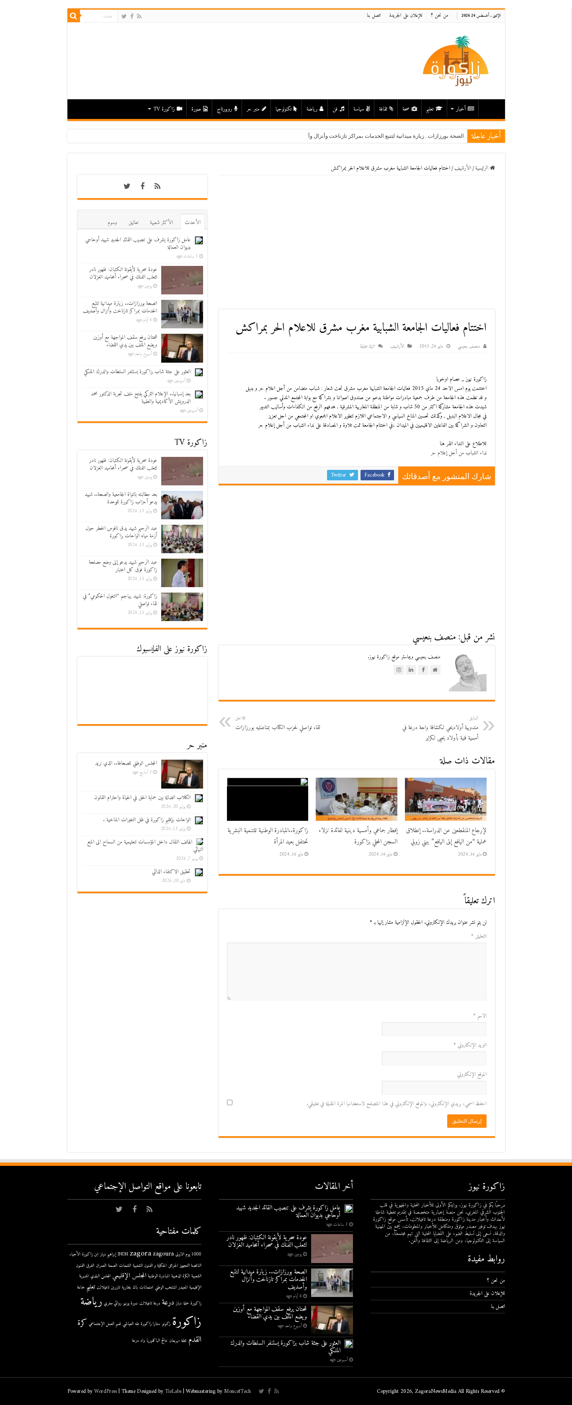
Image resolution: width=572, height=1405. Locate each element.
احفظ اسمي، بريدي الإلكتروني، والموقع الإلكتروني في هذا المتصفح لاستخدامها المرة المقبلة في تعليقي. (397, 1104)
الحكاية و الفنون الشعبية (150, 1266)
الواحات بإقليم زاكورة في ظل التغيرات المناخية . (147, 820)
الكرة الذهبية (180, 1276)
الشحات (125, 1266)
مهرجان (174, 1341)
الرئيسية (490, 108)
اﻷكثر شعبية (161, 222)
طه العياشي (131, 1324)
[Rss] (139, 16)
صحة (406, 109)
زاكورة (186, 1322)
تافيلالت (103, 1288)
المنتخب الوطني (166, 1288)
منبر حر (253, 109)
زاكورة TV (164, 109)
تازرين (115, 1288)
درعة (168, 1303)
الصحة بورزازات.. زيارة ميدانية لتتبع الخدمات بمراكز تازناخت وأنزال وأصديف (379, 136)
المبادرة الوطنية (159, 1276)
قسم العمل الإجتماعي (105, 1324)
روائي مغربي (112, 1303)
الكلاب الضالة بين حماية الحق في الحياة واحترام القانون (142, 797)
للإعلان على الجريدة (406, 15)
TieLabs (173, 1391)
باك (135, 1288)
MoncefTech (237, 1391)
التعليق (479, 936)
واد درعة (138, 1341)
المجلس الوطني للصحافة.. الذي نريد (126, 763)
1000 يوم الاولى (188, 1254)
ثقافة (383, 109)
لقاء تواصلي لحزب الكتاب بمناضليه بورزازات (277, 723)
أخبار (461, 109)
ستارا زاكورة (150, 1324)
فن (335, 109)
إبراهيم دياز (108, 1254)
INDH (123, 1254)
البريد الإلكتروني (470, 1045)
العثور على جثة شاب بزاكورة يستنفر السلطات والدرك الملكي (137, 371)
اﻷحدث (193, 222)
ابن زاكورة (90, 1254)
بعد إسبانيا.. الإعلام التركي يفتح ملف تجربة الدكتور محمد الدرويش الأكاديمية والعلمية (141, 397)
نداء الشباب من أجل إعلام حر (459, 453)
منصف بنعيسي (469, 347)
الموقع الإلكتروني (472, 1074)
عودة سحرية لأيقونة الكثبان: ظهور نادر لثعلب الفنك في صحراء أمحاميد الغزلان (123, 273)
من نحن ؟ (439, 15)
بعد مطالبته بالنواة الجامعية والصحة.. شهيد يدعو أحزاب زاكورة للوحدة (121, 498)
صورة (196, 109)
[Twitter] (124, 16)
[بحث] (73, 16)
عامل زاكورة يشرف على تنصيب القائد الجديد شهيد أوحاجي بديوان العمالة (138, 243)
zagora (140, 1254)
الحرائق (173, 1266)
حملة (186, 1303)
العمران (101, 1266)
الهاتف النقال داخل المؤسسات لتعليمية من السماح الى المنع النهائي (145, 845)
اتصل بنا (374, 15)
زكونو (166, 1324)
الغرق (90, 1266)
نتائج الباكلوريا (157, 1341)
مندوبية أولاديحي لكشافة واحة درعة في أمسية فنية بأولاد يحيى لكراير (440, 728)
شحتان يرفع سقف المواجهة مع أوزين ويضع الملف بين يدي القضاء (125, 341)
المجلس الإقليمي (129, 1275)
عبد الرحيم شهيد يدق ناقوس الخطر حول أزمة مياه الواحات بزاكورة (121, 532)
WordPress (105, 1391)
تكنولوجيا (283, 109)
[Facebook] (131, 16)
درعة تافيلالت (149, 1303)
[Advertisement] (357, 242)
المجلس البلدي (100, 1276)
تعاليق (133, 222)
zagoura (163, 1254)
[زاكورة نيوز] (457, 60)
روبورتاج (224, 109)
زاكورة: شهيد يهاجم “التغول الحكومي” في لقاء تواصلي (120, 599)
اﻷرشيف (462, 168)
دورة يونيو (130, 1303)
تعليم (429, 109)
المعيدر (183, 1288)
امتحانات (146, 1288)
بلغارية (126, 1288)
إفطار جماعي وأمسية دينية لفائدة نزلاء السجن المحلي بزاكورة (358, 836)
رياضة (312, 109)
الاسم (480, 1016)
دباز (179, 1303)
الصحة (112, 1266)
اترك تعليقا (367, 347)
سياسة (358, 109)
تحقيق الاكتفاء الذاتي (171, 872)
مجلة (184, 1341)
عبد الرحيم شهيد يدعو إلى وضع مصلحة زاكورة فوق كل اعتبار (123, 566)
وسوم (112, 222)
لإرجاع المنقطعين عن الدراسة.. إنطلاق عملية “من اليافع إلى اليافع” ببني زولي (446, 836)
